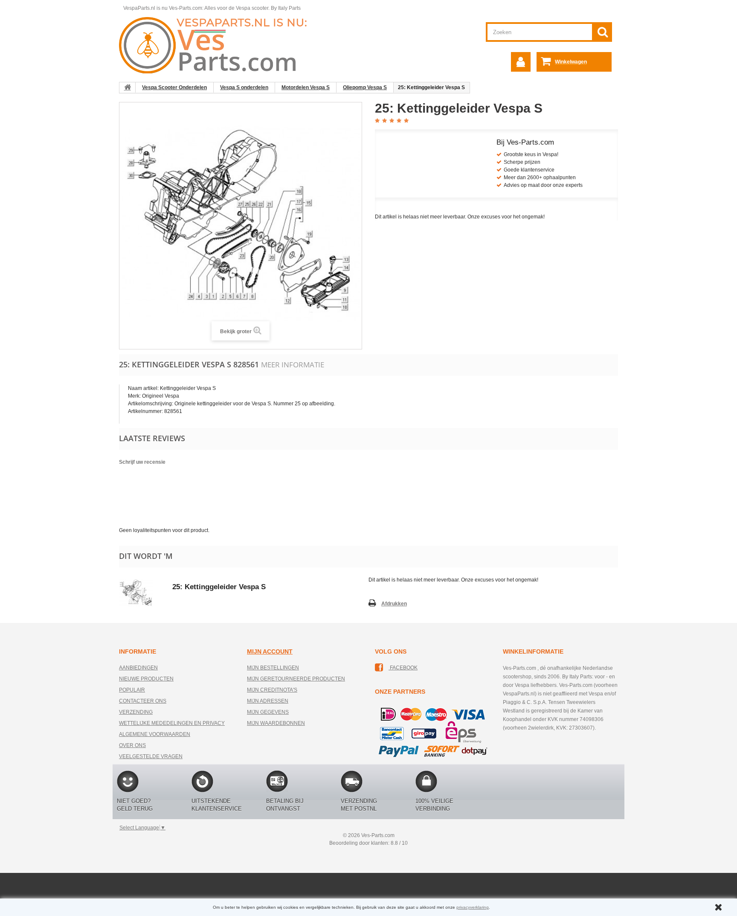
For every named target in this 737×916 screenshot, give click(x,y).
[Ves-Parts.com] (217, 45)
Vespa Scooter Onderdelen (174, 87)
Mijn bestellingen (273, 668)
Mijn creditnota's (272, 690)
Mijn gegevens (268, 712)
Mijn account (270, 651)
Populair (132, 690)
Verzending (136, 712)
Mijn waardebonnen (276, 723)
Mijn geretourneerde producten (296, 679)
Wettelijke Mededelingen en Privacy (172, 723)
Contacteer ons (142, 701)
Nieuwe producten (146, 679)
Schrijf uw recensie (142, 462)
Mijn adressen (267, 701)
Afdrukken (394, 604)
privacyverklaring (472, 907)
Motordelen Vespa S (305, 87)
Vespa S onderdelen (244, 87)
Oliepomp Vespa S (365, 87)
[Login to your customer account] (521, 62)
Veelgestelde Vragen (151, 756)
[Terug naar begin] (127, 87)
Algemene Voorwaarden (154, 734)
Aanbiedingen (138, 668)
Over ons (132, 745)
